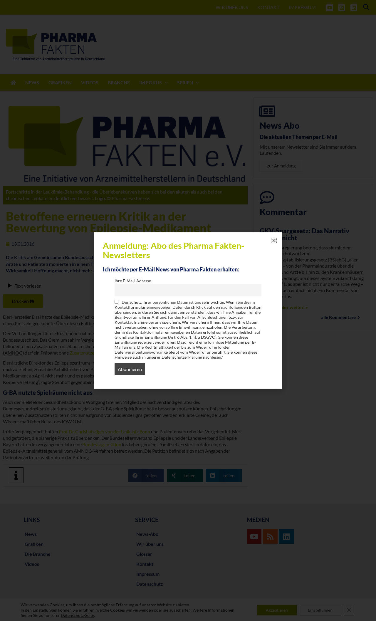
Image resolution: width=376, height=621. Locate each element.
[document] (188, 310)
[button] (274, 240)
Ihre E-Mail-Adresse (133, 280)
